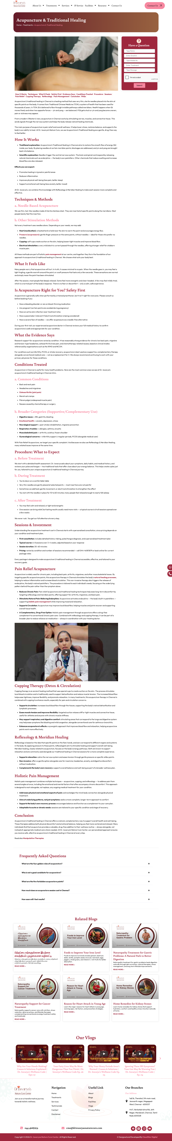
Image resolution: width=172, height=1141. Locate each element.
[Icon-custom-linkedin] (138, 1128)
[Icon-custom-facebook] (133, 1128)
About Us (37, 5)
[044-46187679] (21, 1127)
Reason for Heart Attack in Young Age (85, 1003)
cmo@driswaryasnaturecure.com (84, 1128)
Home (19, 25)
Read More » (20, 966)
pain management (53, 254)
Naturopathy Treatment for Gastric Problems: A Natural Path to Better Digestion (132, 956)
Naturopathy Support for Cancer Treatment (32, 1005)
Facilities (89, 5)
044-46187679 (31, 1128)
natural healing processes (105, 577)
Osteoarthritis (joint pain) (30, 392)
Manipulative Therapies (33, 838)
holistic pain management (40, 601)
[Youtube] (149, 1128)
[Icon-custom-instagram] (144, 1128)
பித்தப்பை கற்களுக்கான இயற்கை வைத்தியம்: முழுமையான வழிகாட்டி (33, 954)
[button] (86, 863)
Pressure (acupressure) (29, 234)
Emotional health (26, 421)
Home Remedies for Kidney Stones (132, 1003)
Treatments (51, 5)
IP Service (78, 5)
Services (65, 5)
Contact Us (117, 5)
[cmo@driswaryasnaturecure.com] (63, 1127)
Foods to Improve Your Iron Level (82, 952)
